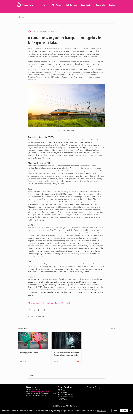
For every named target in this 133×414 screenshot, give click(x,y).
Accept (124, 411)
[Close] (130, 410)
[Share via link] (44, 310)
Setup (115, 411)
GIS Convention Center (65, 397)
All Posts (21, 17)
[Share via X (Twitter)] (34, 310)
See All (113, 328)
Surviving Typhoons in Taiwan (29, 353)
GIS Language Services (66, 394)
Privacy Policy (101, 411)
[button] (113, 17)
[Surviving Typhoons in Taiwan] (33, 340)
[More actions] (103, 31)
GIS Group (61, 390)
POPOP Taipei (62, 399)
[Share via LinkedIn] (39, 310)
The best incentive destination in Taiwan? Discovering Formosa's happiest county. (66, 354)
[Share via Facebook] (29, 310)
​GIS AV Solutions (63, 392)
